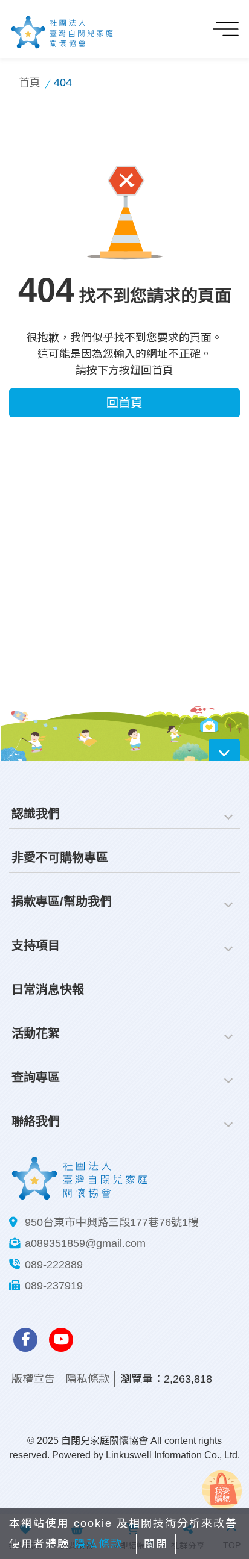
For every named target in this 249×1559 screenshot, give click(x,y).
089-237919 (54, 1286)
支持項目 (35, 945)
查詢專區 (35, 1077)
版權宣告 (33, 1379)
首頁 (29, 82)
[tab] (124, 814)
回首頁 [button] (124, 402)
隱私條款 (87, 1379)
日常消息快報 (47, 989)
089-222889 (54, 1265)
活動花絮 (35, 1033)
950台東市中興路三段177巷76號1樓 (112, 1222)
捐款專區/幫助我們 (61, 901)
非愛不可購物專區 (59, 857)
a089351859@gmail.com (85, 1243)
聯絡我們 (35, 1121)
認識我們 (35, 813)
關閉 (156, 1544)
